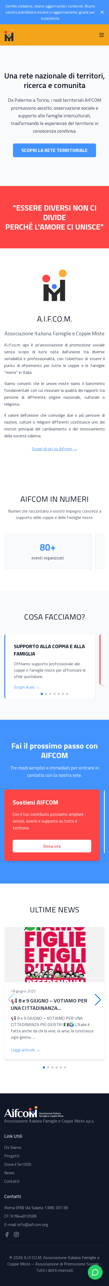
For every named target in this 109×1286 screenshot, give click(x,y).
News (9, 1172)
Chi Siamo (12, 1147)
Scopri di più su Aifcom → (54, 448)
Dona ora (52, 846)
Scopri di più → (27, 687)
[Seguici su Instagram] (16, 1234)
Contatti (11, 1181)
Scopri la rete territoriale (54, 150)
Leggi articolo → (25, 1050)
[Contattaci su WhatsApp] (95, 1272)
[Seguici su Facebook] (7, 1234)
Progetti (12, 1156)
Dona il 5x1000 (17, 1164)
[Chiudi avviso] (102, 12)
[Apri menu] (101, 35)
